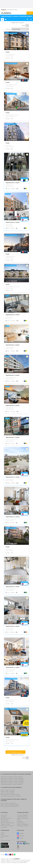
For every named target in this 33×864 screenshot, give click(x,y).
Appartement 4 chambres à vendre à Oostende (12, 781)
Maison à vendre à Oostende (7, 790)
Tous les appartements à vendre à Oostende (11, 784)
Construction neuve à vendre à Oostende (10, 796)
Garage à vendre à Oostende (8, 791)
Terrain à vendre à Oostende (7, 793)
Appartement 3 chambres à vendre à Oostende (12, 779)
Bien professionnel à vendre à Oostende (10, 794)
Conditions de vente (9, 861)
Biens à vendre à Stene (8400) (8, 803)
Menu (30, 13)
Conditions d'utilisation (6, 860)
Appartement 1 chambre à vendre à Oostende (12, 776)
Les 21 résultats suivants (14, 752)
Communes (9, 862)
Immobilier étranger (12, 9)
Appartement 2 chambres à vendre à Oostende (12, 778)
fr (30, 9)
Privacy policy (23, 860)
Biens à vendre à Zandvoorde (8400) (10, 804)
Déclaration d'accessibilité (17, 862)
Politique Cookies (15, 860)
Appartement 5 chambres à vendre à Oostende (12, 782)
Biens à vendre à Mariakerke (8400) (9, 806)
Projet (7, 52)
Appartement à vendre (12, 182)
